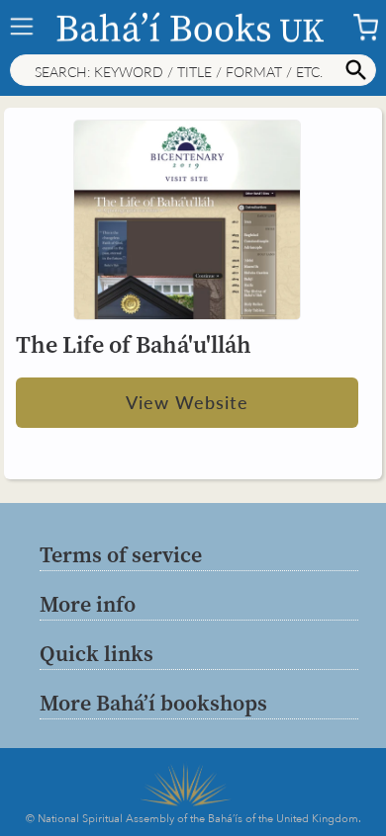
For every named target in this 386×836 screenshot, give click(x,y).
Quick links (96, 653)
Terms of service (121, 554)
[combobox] (193, 70)
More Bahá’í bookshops (153, 702)
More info (88, 604)
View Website (187, 401)
